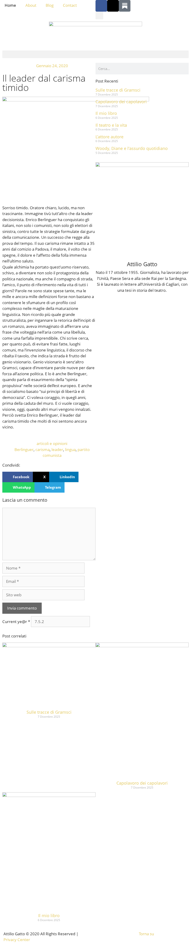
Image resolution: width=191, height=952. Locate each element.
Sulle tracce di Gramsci (118, 90)
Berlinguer (24, 449)
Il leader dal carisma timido (43, 83)
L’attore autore (109, 136)
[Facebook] (101, 6)
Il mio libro (106, 113)
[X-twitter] (113, 6)
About (30, 5)
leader (57, 449)
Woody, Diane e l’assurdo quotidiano (132, 148)
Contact (70, 5)
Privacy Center (16, 939)
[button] (99, 15)
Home (10, 5)
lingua (70, 449)
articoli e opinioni (52, 443)
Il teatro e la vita (111, 125)
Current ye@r (16, 621)
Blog (50, 5)
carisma (42, 449)
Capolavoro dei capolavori (121, 101)
